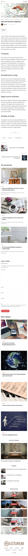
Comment (3, 269)
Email (2, 292)
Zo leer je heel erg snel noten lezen (12, 405)
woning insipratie (18, 137)
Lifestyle (12, 19)
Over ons (15, 550)
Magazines (17, 19)
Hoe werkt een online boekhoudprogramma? (8, 343)
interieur (3, 137)
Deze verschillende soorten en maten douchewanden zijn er (13, 189)
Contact (20, 550)
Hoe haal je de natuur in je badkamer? (11, 461)
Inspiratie (7, 19)
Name (2, 287)
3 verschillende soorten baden (13, 480)
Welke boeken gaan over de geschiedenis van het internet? (11, 157)
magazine (10, 137)
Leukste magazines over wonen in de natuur (12, 218)
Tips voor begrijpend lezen (9, 435)
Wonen (21, 19)
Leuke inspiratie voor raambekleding (16, 147)
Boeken (2, 19)
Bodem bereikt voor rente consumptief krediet (16, 469)
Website (2, 298)
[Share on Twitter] (13, 133)
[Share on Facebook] (10, 133)
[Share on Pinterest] (15, 133)
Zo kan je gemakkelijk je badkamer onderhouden (12, 247)
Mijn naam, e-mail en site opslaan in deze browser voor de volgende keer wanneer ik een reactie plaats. (13, 306)
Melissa (5, 24)
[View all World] (14, 495)
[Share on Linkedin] (18, 133)
